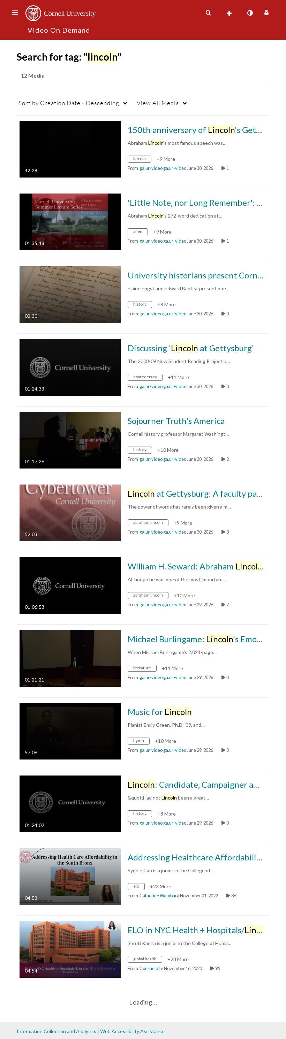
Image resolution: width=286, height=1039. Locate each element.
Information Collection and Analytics (56, 1031)
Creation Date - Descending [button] (68, 103)
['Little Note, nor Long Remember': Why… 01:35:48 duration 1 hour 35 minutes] (70, 221)
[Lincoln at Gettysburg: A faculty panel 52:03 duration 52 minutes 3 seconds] (70, 512)
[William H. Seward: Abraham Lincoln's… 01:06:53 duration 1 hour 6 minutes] (70, 585)
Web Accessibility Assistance (132, 1031)
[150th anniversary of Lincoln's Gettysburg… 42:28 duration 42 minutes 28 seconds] (70, 148)
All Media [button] (158, 103)
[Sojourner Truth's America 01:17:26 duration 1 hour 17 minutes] (70, 439)
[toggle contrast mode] (249, 13)
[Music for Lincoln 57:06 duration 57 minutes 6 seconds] (70, 730)
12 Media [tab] (33, 75)
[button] (17, 12)
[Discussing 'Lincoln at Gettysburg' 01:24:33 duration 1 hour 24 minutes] (70, 367)
